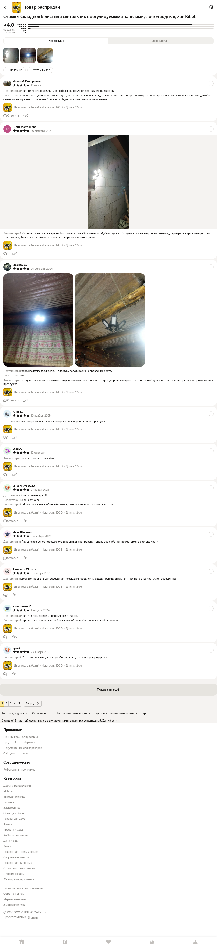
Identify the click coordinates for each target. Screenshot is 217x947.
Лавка (65, 942)
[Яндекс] (32, 918)
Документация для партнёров (22, 748)
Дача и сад (10, 840)
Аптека (8, 824)
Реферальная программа (19, 769)
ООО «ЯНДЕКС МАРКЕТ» (30, 912)
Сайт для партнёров (16, 753)
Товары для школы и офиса (20, 851)
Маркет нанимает (14, 899)
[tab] (11, 55)
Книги (7, 846)
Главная (21, 942)
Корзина (152, 942)
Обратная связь (13, 893)
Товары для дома (14, 818)
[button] (11, 55)
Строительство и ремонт (19, 868)
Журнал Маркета (14, 904)
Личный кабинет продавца (20, 737)
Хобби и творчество (16, 835)
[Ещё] (211, 83)
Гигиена (8, 802)
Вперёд (30, 703)
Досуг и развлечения (17, 785)
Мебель (8, 791)
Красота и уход (13, 829)
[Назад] (5, 7)
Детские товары (13, 873)
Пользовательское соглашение (23, 888)
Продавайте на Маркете (19, 742)
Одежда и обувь (13, 813)
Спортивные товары (16, 857)
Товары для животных (17, 862)
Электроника (11, 807)
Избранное (108, 942)
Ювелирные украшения (18, 879)
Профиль (195, 942)
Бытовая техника (14, 796)
